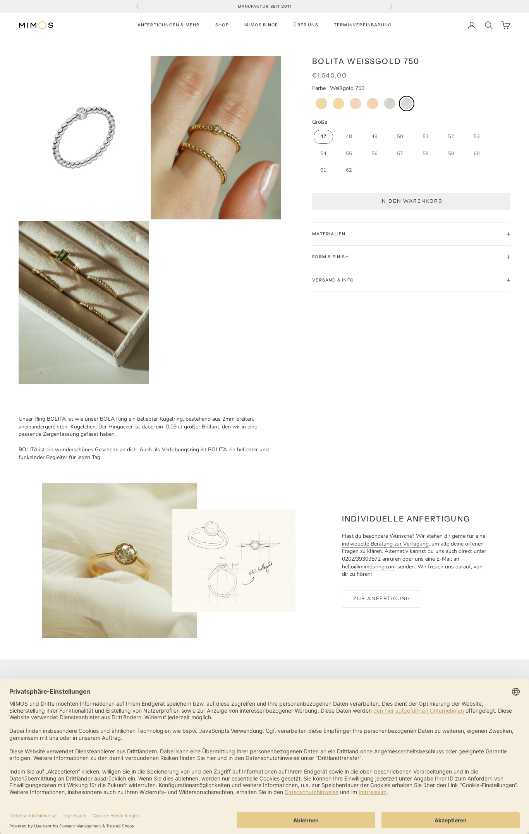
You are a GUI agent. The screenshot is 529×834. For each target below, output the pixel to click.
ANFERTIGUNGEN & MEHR (168, 25)
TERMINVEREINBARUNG (363, 25)
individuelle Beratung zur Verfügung (385, 543)
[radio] (320, 103)
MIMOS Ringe (261, 25)
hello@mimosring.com (369, 566)
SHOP (222, 25)
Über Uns (306, 25)
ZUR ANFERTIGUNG (381, 598)
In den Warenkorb (411, 201)
